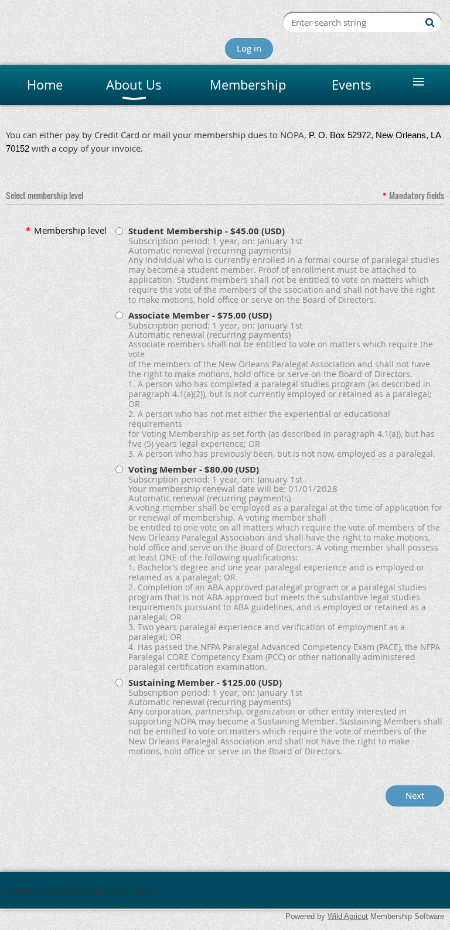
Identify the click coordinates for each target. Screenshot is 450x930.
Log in (249, 48)
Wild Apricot (348, 916)
